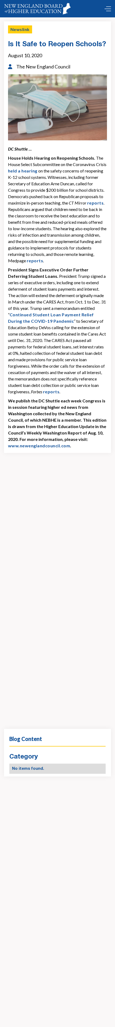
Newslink (20, 29)
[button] (106, 9)
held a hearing (22, 170)
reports (95, 202)
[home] (38, 9)
